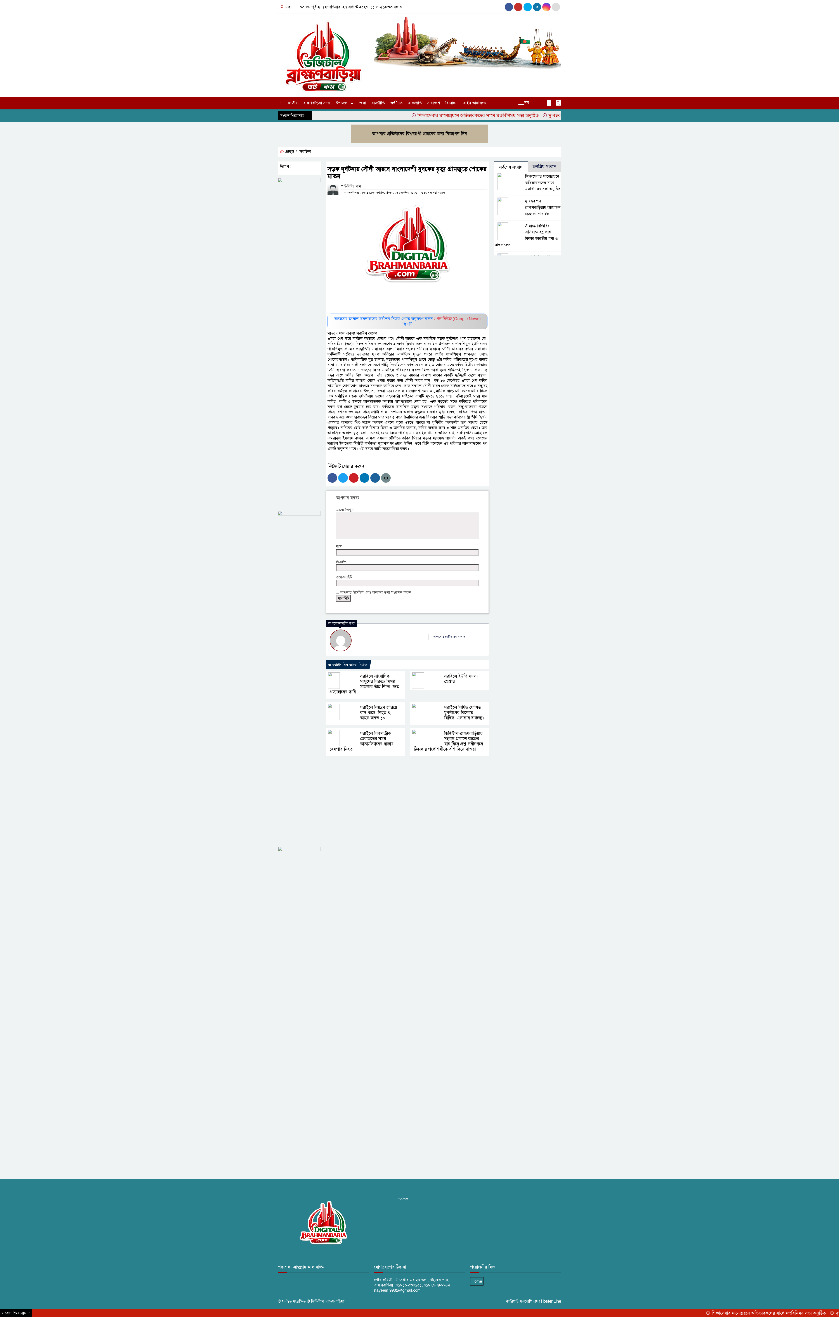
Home (403, 1199)
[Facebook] (332, 478)
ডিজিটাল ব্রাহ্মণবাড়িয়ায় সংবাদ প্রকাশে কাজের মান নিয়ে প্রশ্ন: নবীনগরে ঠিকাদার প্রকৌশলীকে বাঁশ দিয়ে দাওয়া (448, 741)
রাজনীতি (378, 103)
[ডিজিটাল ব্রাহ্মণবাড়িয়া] (323, 54)
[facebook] (509, 7)
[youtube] (528, 7)
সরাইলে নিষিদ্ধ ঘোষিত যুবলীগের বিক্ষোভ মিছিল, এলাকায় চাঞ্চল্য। (464, 713)
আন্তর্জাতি (415, 103)
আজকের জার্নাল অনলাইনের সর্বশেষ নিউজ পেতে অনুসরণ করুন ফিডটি (408, 321)
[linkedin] (546, 7)
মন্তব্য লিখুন (345, 509)
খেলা (362, 103)
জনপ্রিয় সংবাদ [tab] (544, 166)
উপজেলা (341, 103)
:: (281, 103)
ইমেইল (341, 561)
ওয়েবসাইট (344, 577)
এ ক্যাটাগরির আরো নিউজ (347, 664)
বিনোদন (451, 103)
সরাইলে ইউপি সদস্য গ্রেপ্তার (461, 678)
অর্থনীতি (396, 103)
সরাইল (305, 151)
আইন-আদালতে (474, 103)
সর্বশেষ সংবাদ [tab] (511, 167)
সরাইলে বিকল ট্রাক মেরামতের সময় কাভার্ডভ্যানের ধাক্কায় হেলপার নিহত (361, 741)
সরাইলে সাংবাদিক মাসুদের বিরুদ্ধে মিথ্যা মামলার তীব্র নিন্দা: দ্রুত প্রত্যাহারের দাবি (364, 684)
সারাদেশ (433, 103)
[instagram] (518, 7)
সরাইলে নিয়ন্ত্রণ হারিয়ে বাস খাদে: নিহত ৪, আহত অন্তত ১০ (378, 713)
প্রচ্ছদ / (290, 151)
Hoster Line (551, 1301)
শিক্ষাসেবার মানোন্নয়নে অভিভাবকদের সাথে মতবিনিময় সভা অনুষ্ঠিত (411, 115)
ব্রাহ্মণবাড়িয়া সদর (316, 103)
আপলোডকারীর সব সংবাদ (449, 637)
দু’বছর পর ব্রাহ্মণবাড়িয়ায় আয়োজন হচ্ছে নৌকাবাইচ (528, 115)
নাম (339, 546)
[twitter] (556, 7)
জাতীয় (293, 103)
